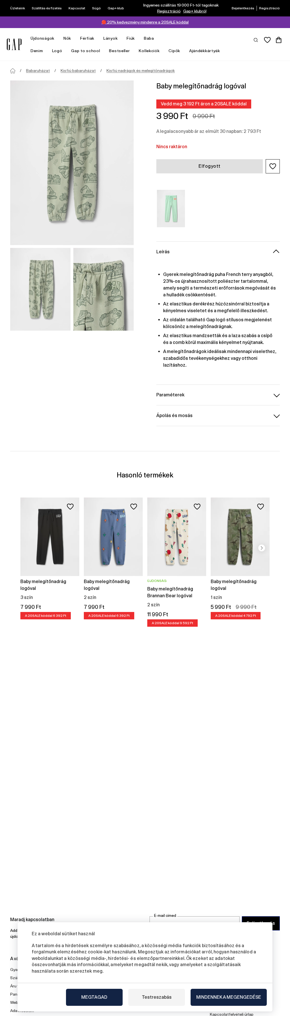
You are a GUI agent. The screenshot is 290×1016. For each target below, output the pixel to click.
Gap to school (85, 50)
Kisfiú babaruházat (78, 70)
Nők (67, 38)
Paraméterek (170, 395)
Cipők (174, 50)
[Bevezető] (12, 70)
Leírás (163, 251)
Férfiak (87, 38)
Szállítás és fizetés (47, 8)
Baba (149, 38)
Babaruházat (38, 70)
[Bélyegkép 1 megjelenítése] (40, 289)
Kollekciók (149, 50)
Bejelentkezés (243, 8)
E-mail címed (165, 915)
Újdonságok (42, 38)
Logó (57, 50)
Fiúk (131, 38)
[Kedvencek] (267, 40)
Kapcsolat (77, 8)
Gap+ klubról (194, 11)
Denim (37, 50)
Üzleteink (17, 8)
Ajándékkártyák (204, 50)
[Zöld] (170, 208)
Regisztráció (169, 11)
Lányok (110, 38)
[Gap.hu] (14, 44)
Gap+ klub (116, 8)
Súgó (96, 8)
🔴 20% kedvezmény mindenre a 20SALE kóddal (145, 22)
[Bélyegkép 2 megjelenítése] (103, 289)
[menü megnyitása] (57, 38)
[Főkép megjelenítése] (72, 162)
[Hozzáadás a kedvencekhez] (70, 506)
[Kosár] (278, 40)
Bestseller (119, 50)
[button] (273, 166)
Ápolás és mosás (174, 415)
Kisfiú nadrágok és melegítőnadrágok (140, 70)
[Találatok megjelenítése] (256, 39)
